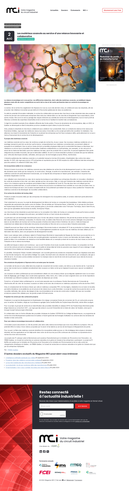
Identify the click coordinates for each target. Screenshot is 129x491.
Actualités (54, 10)
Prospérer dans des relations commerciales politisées (23, 360)
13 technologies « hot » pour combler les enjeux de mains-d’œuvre (28, 367)
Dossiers (64, 10)
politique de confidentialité (82, 421)
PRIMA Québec (13, 350)
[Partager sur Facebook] (86, 95)
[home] (22, 10)
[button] (85, 10)
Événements (75, 10)
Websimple (70, 480)
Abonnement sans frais (112, 10)
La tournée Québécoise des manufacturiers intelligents (24, 363)
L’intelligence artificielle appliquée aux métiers (21, 358)
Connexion (78, 480)
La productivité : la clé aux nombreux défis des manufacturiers (26, 365)
